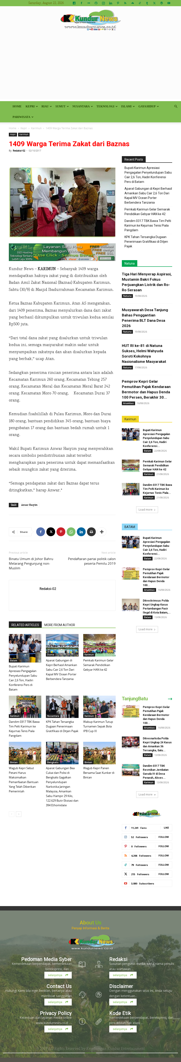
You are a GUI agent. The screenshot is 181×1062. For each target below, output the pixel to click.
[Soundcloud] (132, 3)
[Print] (91, 531)
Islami (126, 106)
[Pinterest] (118, 3)
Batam (13, 660)
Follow (163, 837)
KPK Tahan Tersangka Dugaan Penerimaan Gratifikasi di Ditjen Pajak (62, 726)
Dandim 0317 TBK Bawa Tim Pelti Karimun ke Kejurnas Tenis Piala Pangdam (147, 225)
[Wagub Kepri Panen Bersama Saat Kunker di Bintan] (99, 753)
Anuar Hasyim (29, 505)
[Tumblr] (147, 3)
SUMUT (60, 106)
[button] (175, 106)
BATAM (129, 527)
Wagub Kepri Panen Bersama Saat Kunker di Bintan (98, 772)
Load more (146, 509)
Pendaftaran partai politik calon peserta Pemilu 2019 (92, 561)
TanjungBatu (135, 698)
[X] (154, 3)
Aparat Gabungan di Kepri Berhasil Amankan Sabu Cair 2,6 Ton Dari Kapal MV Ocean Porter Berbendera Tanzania (61, 669)
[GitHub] (96, 3)
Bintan (14, 762)
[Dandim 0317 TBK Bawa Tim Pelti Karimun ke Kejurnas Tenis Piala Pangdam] (25, 707)
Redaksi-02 (19, 150)
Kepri (30, 106)
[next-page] (18, 814)
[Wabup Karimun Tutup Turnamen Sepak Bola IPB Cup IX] (99, 707)
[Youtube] (169, 3)
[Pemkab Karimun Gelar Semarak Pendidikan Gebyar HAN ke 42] (99, 645)
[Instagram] (103, 3)
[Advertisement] (90, 68)
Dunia (50, 654)
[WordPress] (161, 3)
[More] (101, 531)
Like (166, 827)
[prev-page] (11, 814)
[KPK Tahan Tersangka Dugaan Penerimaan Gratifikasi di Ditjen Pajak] (62, 707)
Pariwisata (21, 117)
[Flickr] (88, 3)
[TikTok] (139, 3)
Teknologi (105, 106)
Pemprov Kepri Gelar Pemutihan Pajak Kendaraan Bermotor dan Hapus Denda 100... (156, 577)
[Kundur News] (90, 20)
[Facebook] (81, 3)
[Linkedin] (110, 3)
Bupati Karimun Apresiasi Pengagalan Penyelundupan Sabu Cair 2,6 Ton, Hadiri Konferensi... (156, 438)
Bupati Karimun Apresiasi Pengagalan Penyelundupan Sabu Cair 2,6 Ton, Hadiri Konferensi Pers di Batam (148, 175)
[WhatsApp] (71, 531)
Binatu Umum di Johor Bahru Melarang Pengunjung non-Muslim (31, 563)
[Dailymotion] (74, 3)
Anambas (128, 403)
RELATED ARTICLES (25, 625)
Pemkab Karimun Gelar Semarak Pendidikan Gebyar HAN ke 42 (98, 665)
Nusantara (81, 106)
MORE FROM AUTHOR (59, 625)
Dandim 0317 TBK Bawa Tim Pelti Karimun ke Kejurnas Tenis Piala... (157, 488)
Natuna (129, 263)
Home (17, 106)
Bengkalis (52, 762)
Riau (45, 106)
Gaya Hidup (147, 106)
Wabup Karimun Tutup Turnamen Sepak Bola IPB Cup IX (98, 726)
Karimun (36, 128)
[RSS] (125, 3)
